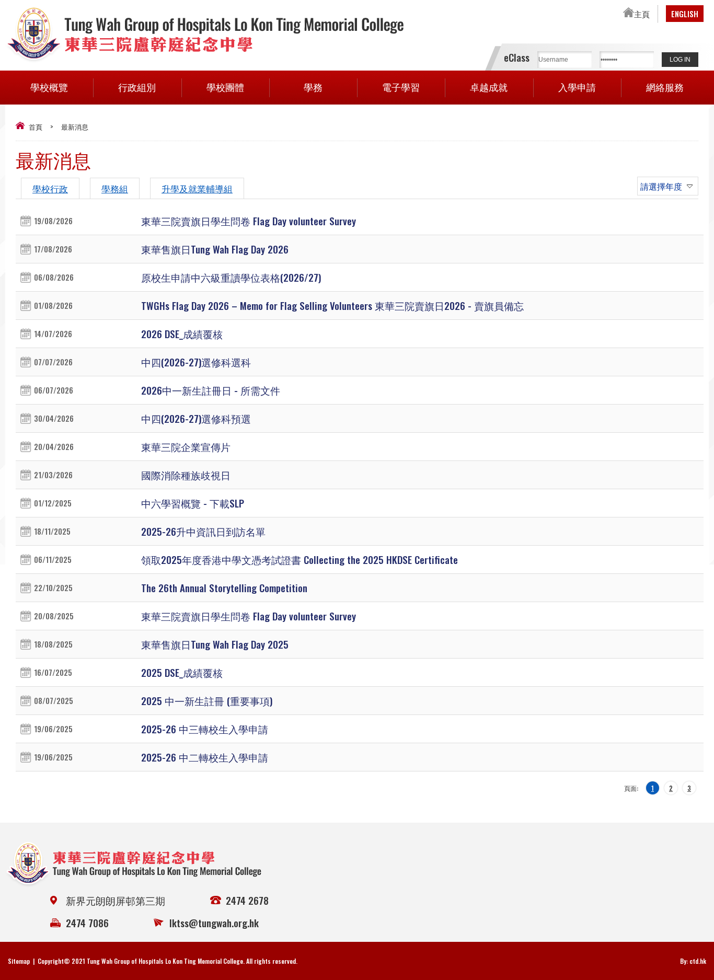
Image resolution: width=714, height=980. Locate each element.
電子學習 (401, 87)
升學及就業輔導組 (197, 188)
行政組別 (137, 87)
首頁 (35, 126)
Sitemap (19, 960)
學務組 (114, 188)
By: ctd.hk (693, 960)
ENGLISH (684, 13)
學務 (313, 87)
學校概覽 (49, 87)
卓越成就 (489, 87)
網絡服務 (665, 87)
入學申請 (577, 87)
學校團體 (225, 87)
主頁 (642, 13)
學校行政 (50, 188)
